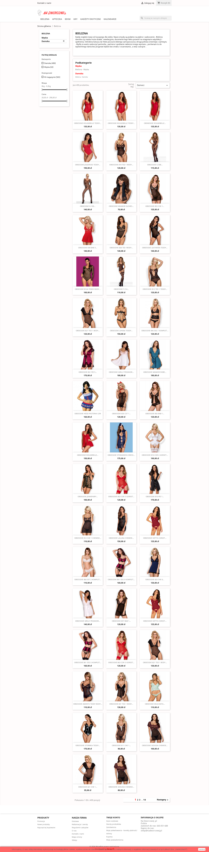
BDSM (68, 19)
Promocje (41, 821)
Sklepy (74, 840)
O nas (74, 831)
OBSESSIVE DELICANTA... (155, 704)
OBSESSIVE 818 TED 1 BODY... (121, 165)
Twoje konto (113, 817)
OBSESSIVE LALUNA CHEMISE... (121, 538)
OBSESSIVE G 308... (155, 165)
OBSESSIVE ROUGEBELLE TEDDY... (87, 123)
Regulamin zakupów (80, 827)
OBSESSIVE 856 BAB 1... (154, 413)
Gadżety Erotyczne (90, 19)
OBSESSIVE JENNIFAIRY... (88, 496)
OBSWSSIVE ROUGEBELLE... (155, 123)
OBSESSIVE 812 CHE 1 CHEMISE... (87, 538)
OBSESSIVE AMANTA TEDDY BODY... (87, 704)
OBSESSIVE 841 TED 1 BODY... (121, 704)
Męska (45, 38)
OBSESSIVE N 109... (87, 206)
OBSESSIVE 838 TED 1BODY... (121, 247)
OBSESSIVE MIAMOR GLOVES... (121, 206)
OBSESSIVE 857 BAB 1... (121, 621)
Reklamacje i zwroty (80, 824)
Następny (163, 799)
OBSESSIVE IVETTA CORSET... (154, 538)
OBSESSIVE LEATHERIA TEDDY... (155, 247)
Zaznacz (152, 85)
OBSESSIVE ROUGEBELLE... (87, 455)
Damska (46, 41)
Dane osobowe (112, 821)
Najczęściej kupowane (46, 827)
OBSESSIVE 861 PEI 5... (88, 372)
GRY (75, 19)
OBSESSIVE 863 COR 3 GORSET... (121, 496)
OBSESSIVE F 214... (121, 289)
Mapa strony (77, 837)
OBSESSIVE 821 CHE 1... (87, 787)
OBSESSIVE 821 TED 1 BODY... (88, 330)
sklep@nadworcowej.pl (151, 830)
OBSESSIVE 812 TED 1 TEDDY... (155, 289)
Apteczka (57, 19)
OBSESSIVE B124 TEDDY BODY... (88, 289)
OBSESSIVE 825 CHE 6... (154, 579)
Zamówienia (111, 827)
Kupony (109, 837)
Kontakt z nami (44, 3)
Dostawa (75, 821)
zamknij (202, 849)
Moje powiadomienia (114, 840)
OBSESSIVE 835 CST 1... (121, 413)
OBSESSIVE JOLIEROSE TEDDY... (87, 165)
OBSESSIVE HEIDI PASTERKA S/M (88, 413)
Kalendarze (110, 19)
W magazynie (52, 77)
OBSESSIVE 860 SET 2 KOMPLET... (87, 579)
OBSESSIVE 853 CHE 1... (154, 206)
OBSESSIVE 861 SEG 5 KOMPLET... (121, 579)
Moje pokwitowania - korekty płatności (121, 830)
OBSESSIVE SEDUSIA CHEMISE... (155, 745)
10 (144, 799)
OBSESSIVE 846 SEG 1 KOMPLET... (154, 330)
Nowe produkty (43, 824)
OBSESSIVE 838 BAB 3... (87, 247)
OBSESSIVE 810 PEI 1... (155, 496)
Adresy (109, 833)
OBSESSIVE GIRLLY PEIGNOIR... (121, 372)
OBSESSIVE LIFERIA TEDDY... (121, 330)
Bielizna (44, 19)
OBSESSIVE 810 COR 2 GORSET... (155, 455)
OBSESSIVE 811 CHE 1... (121, 745)
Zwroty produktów (113, 824)
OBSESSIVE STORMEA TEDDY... (87, 745)
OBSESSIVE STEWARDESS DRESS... (121, 455)
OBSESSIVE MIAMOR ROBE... (154, 372)
